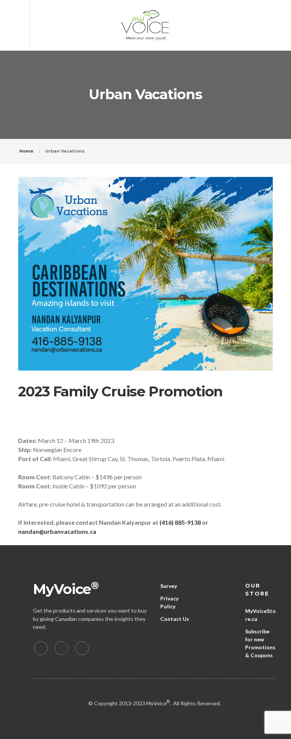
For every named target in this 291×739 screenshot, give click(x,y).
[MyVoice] (145, 25)
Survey (168, 586)
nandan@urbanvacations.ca (57, 531)
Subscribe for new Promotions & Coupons (260, 643)
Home (26, 151)
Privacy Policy (169, 602)
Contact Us (174, 619)
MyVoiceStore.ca (260, 615)
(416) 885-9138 (180, 522)
